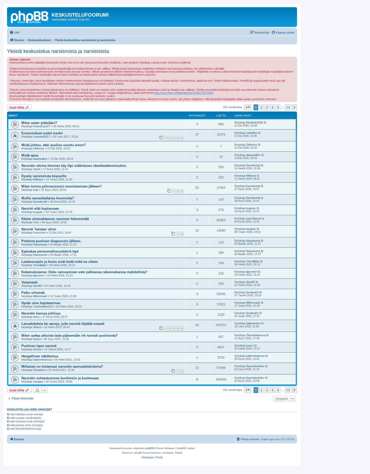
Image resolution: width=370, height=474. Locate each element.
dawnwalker (40, 158)
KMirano (38, 179)
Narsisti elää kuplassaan (40, 208)
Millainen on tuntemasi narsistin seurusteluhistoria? (62, 366)
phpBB (149, 448)
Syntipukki (252, 292)
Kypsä (37, 338)
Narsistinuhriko (255, 366)
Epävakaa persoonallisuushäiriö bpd (50, 251)
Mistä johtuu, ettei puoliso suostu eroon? (53, 145)
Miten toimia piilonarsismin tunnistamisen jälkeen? (61, 186)
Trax (36, 222)
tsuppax (38, 211)
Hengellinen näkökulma (39, 356)
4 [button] (272, 107)
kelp (35, 189)
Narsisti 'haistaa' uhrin (38, 229)
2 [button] (261, 107)
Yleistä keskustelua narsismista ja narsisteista (58, 51)
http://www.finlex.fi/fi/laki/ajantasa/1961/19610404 (183, 92)
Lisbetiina (251, 132)
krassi (249, 345)
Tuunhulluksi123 (43, 306)
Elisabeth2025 (254, 122)
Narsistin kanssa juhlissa (40, 313)
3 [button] (267, 107)
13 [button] (288, 107)
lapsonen (38, 275)
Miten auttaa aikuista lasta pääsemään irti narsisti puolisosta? (69, 335)
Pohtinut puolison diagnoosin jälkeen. (51, 241)
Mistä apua (29, 155)
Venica (37, 327)
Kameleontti (253, 165)
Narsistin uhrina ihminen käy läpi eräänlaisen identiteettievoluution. (74, 166)
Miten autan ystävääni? (39, 123)
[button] (247, 107)
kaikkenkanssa (42, 359)
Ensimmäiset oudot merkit (42, 133)
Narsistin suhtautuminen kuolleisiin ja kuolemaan (60, 378)
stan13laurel (253, 218)
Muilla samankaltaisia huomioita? (47, 198)
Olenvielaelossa (255, 335)
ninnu (36, 316)
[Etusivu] (30, 16)
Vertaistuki (29, 282)
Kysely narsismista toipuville (43, 176)
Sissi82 (37, 285)
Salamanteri (253, 323)
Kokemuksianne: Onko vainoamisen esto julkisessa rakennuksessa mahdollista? (84, 272)
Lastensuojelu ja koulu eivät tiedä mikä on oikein (59, 262)
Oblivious (38, 148)
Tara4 (36, 169)
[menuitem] (15, 32)
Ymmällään (39, 265)
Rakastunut (40, 244)
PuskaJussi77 (41, 126)
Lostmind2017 (41, 136)
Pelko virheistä (33, 293)
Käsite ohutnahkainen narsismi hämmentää (55, 219)
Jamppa (38, 381)
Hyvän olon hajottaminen (40, 303)
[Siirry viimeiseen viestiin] (265, 122)
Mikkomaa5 (40, 296)
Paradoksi (39, 369)
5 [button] (278, 107)
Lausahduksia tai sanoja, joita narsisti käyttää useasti (62, 324)
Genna (37, 349)
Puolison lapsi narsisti (39, 346)
